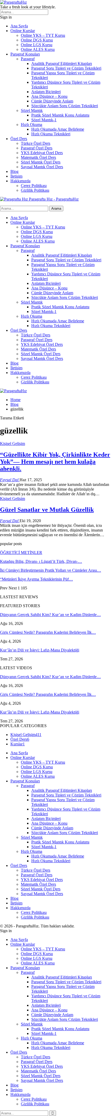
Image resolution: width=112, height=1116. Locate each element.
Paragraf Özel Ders (36, 148)
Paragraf (28, 59)
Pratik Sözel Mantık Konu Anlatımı (60, 115)
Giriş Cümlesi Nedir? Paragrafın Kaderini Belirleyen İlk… (48, 632)
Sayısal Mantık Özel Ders (42, 167)
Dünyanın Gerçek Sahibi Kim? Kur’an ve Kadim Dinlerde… (50, 614)
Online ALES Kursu (38, 49)
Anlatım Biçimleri (46, 91)
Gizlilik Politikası (35, 190)
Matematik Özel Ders (38, 157)
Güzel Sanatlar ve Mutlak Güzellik (47, 509)
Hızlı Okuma (31, 124)
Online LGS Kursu (36, 45)
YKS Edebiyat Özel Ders (42, 152)
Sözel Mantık (32, 110)
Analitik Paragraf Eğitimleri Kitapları (61, 63)
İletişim (16, 176)
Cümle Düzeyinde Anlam (52, 101)
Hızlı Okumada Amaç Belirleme (57, 129)
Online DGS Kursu (37, 40)
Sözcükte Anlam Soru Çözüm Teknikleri (64, 106)
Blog (14, 171)
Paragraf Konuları (25, 54)
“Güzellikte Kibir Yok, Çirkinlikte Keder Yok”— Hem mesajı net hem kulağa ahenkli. (55, 461)
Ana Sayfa (19, 26)
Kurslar (17, 744)
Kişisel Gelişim (12, 443)
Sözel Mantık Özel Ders (40, 162)
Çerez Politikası (34, 185)
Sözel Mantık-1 (44, 120)
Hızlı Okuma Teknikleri (50, 134)
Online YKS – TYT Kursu (43, 35)
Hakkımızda (20, 181)
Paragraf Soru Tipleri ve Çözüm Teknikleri (66, 68)
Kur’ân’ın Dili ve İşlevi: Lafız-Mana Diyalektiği (39, 650)
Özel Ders (18, 138)
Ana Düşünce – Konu (49, 96)
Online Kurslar (22, 30)
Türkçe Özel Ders (35, 143)
